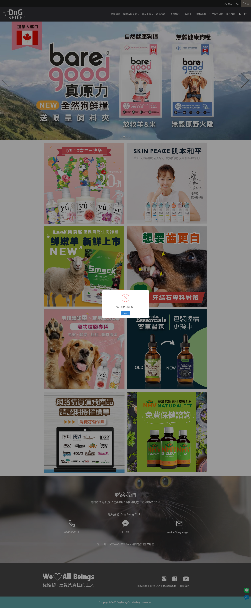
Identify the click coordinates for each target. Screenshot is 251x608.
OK (125, 313)
